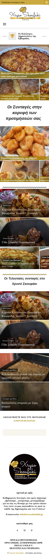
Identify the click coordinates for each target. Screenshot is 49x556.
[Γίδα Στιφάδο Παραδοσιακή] (24, 239)
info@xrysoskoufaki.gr (31, 514)
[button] (4, 24)
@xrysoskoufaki (24, 421)
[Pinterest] (31, 530)
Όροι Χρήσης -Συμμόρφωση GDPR (23, 543)
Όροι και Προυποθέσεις (23, 540)
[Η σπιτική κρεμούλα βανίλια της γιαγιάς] (19, 171)
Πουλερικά (7, 205)
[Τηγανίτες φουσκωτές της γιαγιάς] (24, 143)
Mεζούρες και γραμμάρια (25, 548)
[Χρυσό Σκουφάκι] (24, 13)
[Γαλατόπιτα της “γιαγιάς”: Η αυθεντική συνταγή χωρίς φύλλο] (19, 89)
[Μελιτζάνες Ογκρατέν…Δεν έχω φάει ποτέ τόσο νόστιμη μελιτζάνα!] (24, 61)
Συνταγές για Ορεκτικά (11, 260)
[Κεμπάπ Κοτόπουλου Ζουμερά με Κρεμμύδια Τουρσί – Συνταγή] (24, 210)
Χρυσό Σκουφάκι (16, 553)
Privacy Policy (23, 545)
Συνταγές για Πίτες (9, 370)
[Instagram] (24, 530)
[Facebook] (17, 530)
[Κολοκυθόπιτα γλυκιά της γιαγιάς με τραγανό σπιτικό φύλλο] (24, 374)
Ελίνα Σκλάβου (8, 238)
